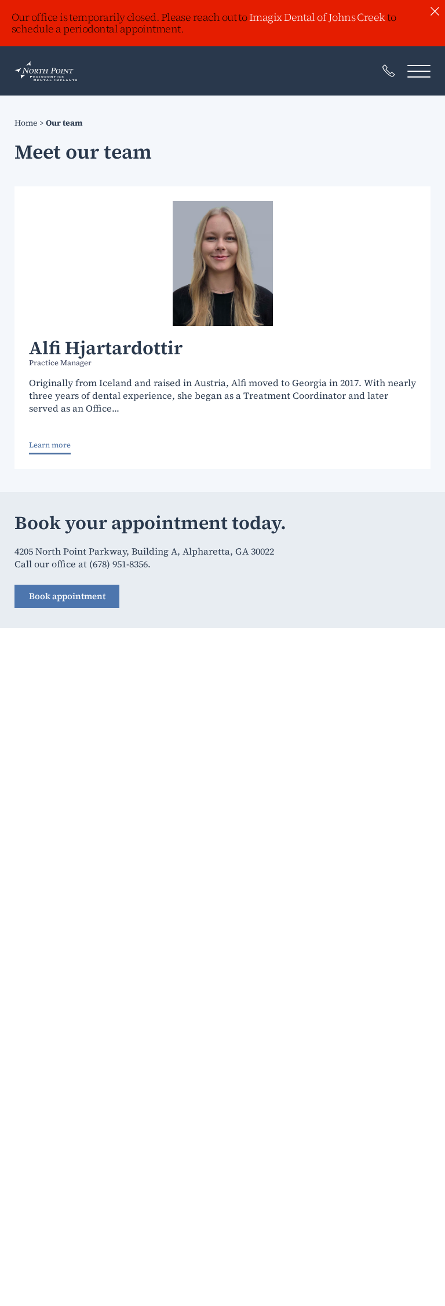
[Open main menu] (419, 71)
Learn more (50, 445)
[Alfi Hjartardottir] (222, 263)
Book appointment (67, 596)
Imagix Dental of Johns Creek (317, 17)
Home (25, 123)
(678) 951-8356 (118, 563)
